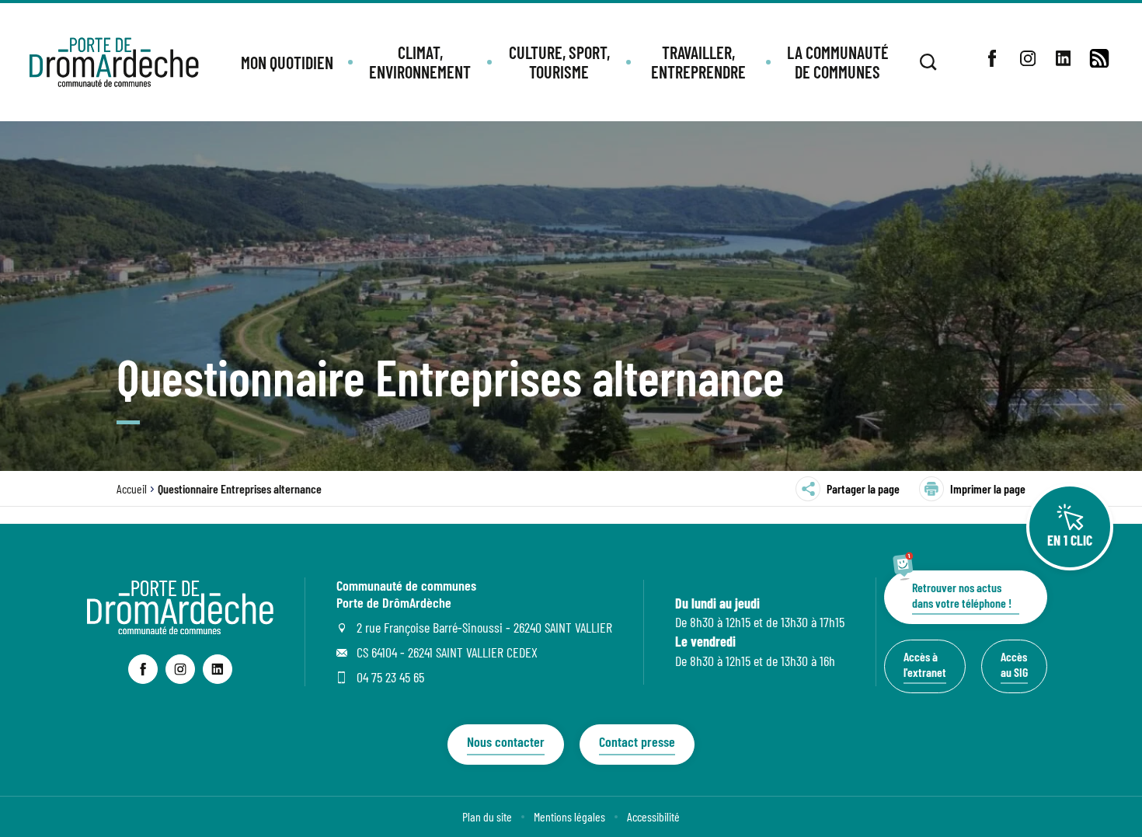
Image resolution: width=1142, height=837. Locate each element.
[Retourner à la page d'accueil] (114, 62)
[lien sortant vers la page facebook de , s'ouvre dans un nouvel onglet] (992, 58)
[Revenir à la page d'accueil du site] (180, 628)
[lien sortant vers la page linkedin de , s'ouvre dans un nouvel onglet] (1063, 58)
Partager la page (863, 488)
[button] (287, 62)
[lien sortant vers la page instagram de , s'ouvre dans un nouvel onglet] (1028, 58)
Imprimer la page (987, 488)
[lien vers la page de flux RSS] (1099, 58)
